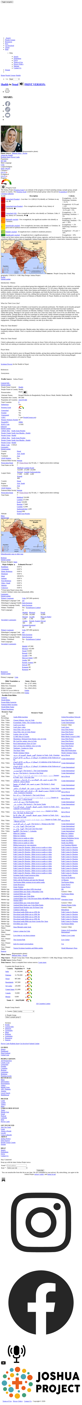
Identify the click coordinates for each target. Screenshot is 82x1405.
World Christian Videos (21, 753)
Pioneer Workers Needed (9, 420)
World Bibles (5, 700)
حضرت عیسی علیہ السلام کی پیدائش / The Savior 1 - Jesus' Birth (36, 788)
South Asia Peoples (23, 514)
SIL (62, 889)
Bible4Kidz (65, 910)
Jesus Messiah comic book (22, 927)
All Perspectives (6, 1061)
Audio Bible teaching (20, 717)
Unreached (5, 410)
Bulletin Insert (5, 157)
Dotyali (43, 621)
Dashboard (4, 1051)
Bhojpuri (32, 612)
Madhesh (20, 468)
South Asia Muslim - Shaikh (20, 433)
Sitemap (16, 66)
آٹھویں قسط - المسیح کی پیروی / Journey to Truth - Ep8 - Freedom (36, 755)
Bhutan (7, 997)
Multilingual (5, 1095)
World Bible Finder (7, 707)
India (7, 971)
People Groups (10, 40)
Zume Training (18, 887)
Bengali (25, 617)
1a (2, 200)
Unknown (4, 588)
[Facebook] (41, 1341)
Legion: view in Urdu (20, 734)
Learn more (42, 962)
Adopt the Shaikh (7, 155)
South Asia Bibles (67, 840)
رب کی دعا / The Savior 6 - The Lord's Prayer (29, 795)
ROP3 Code (5, 424)
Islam (2, 168)
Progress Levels (6, 1076)
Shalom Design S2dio (68, 905)
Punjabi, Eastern (34, 621)
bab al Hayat (65, 755)
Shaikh (20, 387)
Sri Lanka (8, 986)
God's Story (65, 727)
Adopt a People (6, 1131)
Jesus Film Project (67, 720)
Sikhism (4, 585)
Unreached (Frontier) (13, 199)
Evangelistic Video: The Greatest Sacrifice (27, 722)
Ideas (2, 1106)
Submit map (5, 518)
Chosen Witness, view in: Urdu (23, 720)
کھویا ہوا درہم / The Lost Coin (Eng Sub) (27, 829)
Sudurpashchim (35, 472)
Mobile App (5, 1112)
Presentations (5, 1083)
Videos (3, 1085)
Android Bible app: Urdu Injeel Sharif (26, 903)
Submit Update (34, 1043)
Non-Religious (6, 581)
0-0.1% (3, 172)
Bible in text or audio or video (23, 838)
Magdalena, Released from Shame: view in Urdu (29, 739)
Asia (18, 456)
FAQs (16, 60)
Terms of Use (18, 62)
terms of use (52, 1174)
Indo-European (27, 603)
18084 (20, 422)
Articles (3, 1091)
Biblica (63, 896)
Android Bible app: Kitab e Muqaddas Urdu (28, 891)
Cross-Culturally (6, 1135)
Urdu (2, 165)
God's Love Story (19, 725)
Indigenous (5, 404)
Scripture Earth (66, 875)
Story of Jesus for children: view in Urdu (27, 746)
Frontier (4, 413)
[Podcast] (17, 1365)
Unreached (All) (11, 213)
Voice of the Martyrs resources (23, 878)
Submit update (6, 279)
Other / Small (5, 583)
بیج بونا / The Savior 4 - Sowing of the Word (28, 773)
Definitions (17, 58)
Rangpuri (32, 625)
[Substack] (3, 1182)
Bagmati (20, 472)
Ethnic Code (5, 445)
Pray (6, 44)
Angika (24, 621)
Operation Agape (67, 899)
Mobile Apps (5, 1087)
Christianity (5, 569)
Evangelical (63, 192)
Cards (3, 1101)
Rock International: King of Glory (24, 743)
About (7, 47)
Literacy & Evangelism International (69, 931)
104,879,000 (22, 400)
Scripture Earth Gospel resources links (26, 875)
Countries (4, 1068)
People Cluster (6, 433)
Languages (4, 594)
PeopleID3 (4, 422)
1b (2, 207)
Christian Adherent (7, 194)
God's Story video (19, 727)
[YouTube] (3, 1365)
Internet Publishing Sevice (70, 838)
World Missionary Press (69, 948)
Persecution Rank (7, 463)
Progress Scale (19, 190)
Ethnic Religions (6, 571)
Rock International (67, 743)
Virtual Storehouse (7, 709)
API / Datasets (6, 1089)
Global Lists (5, 1055)
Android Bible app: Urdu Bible (23, 896)
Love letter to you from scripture (24, 935)
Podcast (3, 1116)
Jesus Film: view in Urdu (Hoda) (24, 732)
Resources (8, 42)
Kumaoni (25, 625)
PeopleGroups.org (29, 417)
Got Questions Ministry (69, 845)
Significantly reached (13, 235)
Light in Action (66, 748)
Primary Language (7, 598)
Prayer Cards (15, 157)
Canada (8, 993)
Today (3, 1110)
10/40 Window (6, 458)
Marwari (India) (46, 617)
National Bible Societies (9, 705)
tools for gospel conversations (23, 944)
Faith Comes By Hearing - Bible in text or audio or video (32, 847)
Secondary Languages (8, 620)
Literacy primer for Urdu (21, 931)
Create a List (5, 1063)
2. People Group (10, 1015)
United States (9, 989)
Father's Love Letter (68, 935)
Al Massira (65, 880)
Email (3, 1114)
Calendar (4, 1118)
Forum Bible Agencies (8, 702)
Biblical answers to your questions (24, 845)
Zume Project (65, 885)
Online (27, 690)
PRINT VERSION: (35, 84)
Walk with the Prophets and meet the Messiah (28, 880)
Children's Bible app (20, 910)
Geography (4, 447)
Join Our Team (6, 1127)
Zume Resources (19, 885)
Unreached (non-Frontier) (14, 206)
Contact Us (17, 68)
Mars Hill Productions (68, 750)
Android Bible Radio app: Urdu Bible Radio (28, 905)
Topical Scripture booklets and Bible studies (28, 948)
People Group (6, 435)
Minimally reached (12, 219)
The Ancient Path (19, 940)
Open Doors (24, 463)
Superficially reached (13, 226)
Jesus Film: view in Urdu (21, 729)
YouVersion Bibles (67, 882)
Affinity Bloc (5, 431)
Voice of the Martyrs (68, 878)
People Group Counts (8, 1142)
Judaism (4, 578)
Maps (3, 516)
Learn (3, 1129)
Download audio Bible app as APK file (26, 912)
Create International (68, 722)
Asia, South (21, 453)
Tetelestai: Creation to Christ (23, 748)
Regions (3, 1070)
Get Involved (9, 46)
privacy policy (39, 1174)
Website (19, 460)
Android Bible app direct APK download (27, 889)
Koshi (32, 468)
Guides (3, 1102)
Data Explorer (5, 1053)
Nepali (43, 612)
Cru (62, 944)
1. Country (9, 1011)
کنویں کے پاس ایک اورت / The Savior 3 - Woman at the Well (33, 824)
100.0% (7, 168)
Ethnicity (4, 427)
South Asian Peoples (18, 431)
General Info (5, 383)
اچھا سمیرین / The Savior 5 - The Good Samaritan (30, 771)
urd (23, 601)
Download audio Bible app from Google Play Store (30, 921)
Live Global (65, 940)
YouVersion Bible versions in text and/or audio (29, 882)
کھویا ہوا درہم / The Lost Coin (24, 826)
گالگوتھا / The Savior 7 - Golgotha (25, 831)
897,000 (3, 161)
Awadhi (31, 617)
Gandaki (27, 472)
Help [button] (6, 49)
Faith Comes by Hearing (69, 847)
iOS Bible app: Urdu (20, 924)
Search (8, 38)
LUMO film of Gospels (21, 736)
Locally (3, 1133)
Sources (3, 951)
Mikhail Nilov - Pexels (19, 153)
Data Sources (5, 1141)
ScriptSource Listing (33, 607)
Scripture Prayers (6, 364)
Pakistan (8, 975)
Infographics (5, 1082)
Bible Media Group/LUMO (70, 736)
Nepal (19, 451)
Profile (3, 277)
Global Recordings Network (70, 717)
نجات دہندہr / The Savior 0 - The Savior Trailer (29, 804)
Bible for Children (19, 833)
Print (2, 1120)
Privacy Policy (18, 64)
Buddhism (4, 567)
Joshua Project (6, 1139)
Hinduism (4, 574)
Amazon (4, 698)
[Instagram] (41, 1262)
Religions (4, 1074)
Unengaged (5, 415)
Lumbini (27, 468)
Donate (7, 70)
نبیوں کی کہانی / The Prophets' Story (26, 802)
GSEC (3, 417)
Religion (4, 558)
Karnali (19, 476)
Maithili (25, 612)
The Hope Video (19, 750)
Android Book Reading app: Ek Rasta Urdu (28, 907)
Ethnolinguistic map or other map (12, 554)
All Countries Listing (43, 1004)
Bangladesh (9, 982)
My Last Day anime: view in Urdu (25, 741)
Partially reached (11, 232)
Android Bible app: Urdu (21, 894)
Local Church (5, 1093)
